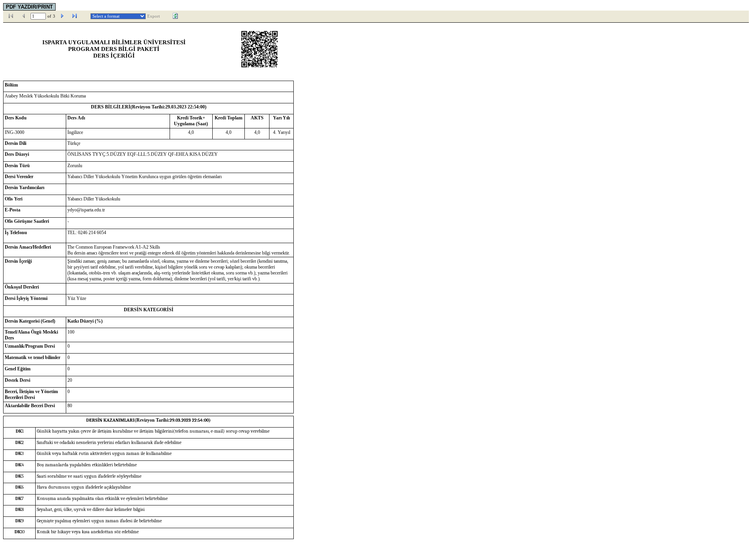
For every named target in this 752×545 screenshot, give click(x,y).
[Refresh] (175, 16)
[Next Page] (62, 16)
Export (153, 16)
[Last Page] (74, 16)
